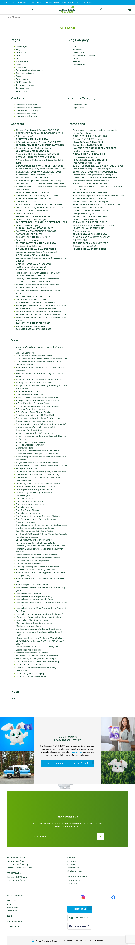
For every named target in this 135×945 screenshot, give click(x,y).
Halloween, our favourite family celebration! (36, 569)
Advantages (21, 46)
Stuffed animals (23, 82)
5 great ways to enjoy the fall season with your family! (41, 424)
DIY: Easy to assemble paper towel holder (35, 528)
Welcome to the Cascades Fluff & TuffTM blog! (37, 662)
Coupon (19, 55)
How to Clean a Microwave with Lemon (34, 356)
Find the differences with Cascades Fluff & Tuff (38, 274)
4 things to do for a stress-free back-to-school (37, 400)
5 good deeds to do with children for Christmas (38, 418)
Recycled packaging (25, 73)
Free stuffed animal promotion (98, 164)
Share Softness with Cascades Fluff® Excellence (41, 312)
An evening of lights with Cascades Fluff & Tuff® (40, 182)
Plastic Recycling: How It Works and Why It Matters (40, 638)
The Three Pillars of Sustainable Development (37, 656)
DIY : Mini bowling (24, 507)
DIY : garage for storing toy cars (30, 504)
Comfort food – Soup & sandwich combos (35, 486)
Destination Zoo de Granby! (36, 247)
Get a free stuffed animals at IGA (90, 209)
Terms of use (14, 927)
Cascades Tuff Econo (26, 113)
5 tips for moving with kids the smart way (35, 433)
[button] (101, 9)
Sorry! (18, 76)
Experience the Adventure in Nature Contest (36, 253)
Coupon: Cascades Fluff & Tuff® (94, 146)
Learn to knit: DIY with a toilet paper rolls (35, 620)
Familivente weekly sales (89, 152)
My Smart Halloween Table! (28, 626)
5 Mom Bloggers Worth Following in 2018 (35, 427)
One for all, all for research (90, 220)
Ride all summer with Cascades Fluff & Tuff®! (94, 226)
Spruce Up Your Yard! (90, 232)
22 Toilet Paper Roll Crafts (28, 391)
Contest (71, 865)
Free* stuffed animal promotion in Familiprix (96, 176)
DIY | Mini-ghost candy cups (29, 513)
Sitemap (99, 941)
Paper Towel (78, 108)
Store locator (22, 79)
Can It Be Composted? (26, 353)
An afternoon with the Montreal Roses (34, 176)
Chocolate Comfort (36, 215)
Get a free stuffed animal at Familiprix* (96, 203)
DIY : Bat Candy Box (25, 498)
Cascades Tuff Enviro (26, 116)
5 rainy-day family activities (29, 430)
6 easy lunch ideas (24, 448)
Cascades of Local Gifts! (39, 203)
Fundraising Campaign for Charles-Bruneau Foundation (98, 197)
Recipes (76, 61)
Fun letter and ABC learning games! (32, 561)
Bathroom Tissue (80, 104)
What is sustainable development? (31, 676)
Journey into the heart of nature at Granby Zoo (37, 286)
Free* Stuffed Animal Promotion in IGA (91, 182)
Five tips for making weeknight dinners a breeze (38, 558)
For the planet (22, 61)
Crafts (75, 46)
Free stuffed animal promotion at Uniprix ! (96, 170)
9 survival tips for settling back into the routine (37, 454)
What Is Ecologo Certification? (30, 664)
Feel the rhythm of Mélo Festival (32, 268)
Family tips (78, 49)
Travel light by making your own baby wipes (36, 659)
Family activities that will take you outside (35, 543)
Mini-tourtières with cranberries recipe (34, 623)
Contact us (21, 52)
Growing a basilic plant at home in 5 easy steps (37, 566)
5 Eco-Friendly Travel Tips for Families (33, 412)
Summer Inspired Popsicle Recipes (32, 653)
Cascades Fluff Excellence (28, 108)
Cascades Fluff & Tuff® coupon (88, 140)
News (75, 58)
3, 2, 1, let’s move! (32, 137)
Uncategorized (79, 64)
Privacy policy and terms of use (30, 70)
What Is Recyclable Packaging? (30, 673)
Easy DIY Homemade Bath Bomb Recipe (34, 531)
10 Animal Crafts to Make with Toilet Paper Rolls (38, 379)
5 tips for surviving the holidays (30, 442)
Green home (78, 52)
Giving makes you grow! (90, 215)
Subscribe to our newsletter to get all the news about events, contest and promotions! (48, 2)
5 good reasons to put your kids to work (34, 421)
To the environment (25, 85)
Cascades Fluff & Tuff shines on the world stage (38, 474)
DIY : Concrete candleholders (29, 501)
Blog (18, 49)
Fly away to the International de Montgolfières (37, 280)
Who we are (21, 91)
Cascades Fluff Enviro (26, 104)
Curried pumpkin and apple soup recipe (34, 489)
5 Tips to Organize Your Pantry (30, 445)
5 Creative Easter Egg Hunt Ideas (31, 409)
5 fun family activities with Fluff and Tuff (35, 415)
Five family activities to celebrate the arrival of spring (40, 546)
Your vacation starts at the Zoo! (34, 327)
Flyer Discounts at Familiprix (90, 158)
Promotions (73, 868)
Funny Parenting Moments (28, 563)
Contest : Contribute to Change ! (41, 220)
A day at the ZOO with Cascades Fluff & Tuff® (37, 155)
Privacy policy (14, 921)
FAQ (18, 58)
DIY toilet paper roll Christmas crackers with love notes (41, 525)
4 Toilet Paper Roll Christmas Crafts (32, 403)
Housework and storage (84, 55)
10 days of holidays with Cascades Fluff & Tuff (39, 131)
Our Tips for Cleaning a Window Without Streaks (38, 629)
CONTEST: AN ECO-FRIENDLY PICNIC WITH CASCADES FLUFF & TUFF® (36, 234)
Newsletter (21, 67)
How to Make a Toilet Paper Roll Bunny (34, 596)
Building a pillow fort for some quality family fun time (41, 471)
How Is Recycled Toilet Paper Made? (32, 584)
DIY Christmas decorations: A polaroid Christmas (38, 516)
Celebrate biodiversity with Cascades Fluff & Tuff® (39, 209)
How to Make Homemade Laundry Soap (34, 599)
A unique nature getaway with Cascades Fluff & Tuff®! (41, 170)
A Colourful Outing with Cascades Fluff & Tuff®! (40, 143)
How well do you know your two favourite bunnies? (39, 614)
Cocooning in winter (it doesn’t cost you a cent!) (38, 483)
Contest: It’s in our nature (36, 241)
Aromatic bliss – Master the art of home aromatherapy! (41, 466)
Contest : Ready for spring (34, 226)
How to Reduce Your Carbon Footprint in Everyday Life (41, 359)
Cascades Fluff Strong (27, 110)
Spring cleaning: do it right (28, 650)
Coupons (72, 861)
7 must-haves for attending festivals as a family (38, 451)
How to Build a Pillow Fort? (28, 593)
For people (73, 883)
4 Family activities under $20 (29, 394)
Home (9, 17)
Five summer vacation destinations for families (37, 555)
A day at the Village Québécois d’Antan (34, 149)
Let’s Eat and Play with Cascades (37, 301)
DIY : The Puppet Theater (27, 510)
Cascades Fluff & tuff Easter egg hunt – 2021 (37, 197)
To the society (22, 88)
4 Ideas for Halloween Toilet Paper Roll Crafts (37, 397)
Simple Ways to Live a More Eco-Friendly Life (37, 647)
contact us (77, 752)
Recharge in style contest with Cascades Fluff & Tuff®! (41, 307)
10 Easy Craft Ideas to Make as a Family (34, 382)
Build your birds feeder (26, 468)
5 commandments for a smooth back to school (37, 406)
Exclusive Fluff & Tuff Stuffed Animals (34, 540)
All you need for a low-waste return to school (37, 462)
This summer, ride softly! (89, 247)
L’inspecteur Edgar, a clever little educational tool (39, 617)
